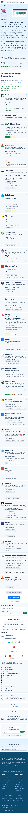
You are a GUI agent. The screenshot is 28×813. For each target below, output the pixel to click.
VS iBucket (5, 671)
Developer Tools (12, 795)
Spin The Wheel (13, 809)
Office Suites (22, 624)
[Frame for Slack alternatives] (2, 577)
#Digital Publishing (19, 86)
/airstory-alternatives (5, 249)
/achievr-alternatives (5, 337)
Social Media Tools (18, 626)
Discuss (18, 771)
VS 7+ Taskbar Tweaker (8, 675)
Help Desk (7, 797)
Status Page (15, 66)
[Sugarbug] (2, 382)
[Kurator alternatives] (4, 12)
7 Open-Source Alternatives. (11, 82)
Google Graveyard (19, 786)
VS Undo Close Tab (7, 667)
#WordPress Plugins (5, 90)
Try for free (3, 122)
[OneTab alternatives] (2, 95)
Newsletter (4, 788)
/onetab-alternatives (5, 93)
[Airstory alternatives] (2, 251)
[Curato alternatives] (2, 430)
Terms (16, 805)
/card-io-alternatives (5, 540)
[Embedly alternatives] (2, 354)
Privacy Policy (10, 805)
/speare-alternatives (5, 481)
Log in (2, 611)
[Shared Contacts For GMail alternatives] (2, 556)
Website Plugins (6, 629)
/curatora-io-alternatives (6, 143)
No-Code (6, 795)
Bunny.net (12, 807)
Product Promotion (6, 771)
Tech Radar (17, 777)
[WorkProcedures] (2, 124)
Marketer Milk (19, 45)
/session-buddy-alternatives (7, 367)
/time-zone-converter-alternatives (8, 281)
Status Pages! (5, 782)
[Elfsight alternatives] (2, 315)
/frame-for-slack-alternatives (7, 575)
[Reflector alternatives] (2, 503)
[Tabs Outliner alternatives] (2, 233)
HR (14, 798)
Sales (12, 626)
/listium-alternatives (5, 466)
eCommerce (10, 798)
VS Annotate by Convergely (9, 677)
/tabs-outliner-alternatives (7, 231)
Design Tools (20, 795)
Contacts (13, 771)
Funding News (5, 784)
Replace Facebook (19, 779)
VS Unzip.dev (6, 680)
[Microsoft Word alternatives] (2, 266)
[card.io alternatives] (2, 541)
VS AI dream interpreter (8, 690)
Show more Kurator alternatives (14, 592)
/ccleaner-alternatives (5, 398)
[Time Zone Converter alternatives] (2, 283)
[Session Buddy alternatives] (2, 369)
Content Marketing (8, 624)
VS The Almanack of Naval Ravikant (11, 673)
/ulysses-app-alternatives (6, 214)
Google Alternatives (19, 780)
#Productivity (15, 88)
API (25, 771)
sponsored (14, 749)
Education (4, 802)
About (22, 771)
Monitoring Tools (15, 800)
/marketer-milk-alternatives (7, 114)
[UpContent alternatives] (2, 299)
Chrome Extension (6, 780)
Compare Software (6, 779)
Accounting (4, 798)
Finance (21, 800)
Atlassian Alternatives (19, 782)
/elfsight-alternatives (5, 313)
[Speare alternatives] (2, 483)
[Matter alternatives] (2, 523)
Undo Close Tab (19, 49)
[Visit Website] (26, 94)
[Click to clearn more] (14, 745)
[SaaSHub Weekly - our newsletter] (21, 2)
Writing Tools (22, 629)
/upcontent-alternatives (6, 297)
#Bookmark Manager (5, 88)
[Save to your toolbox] (4, 16)
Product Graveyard (19, 784)
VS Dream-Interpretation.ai (9, 686)
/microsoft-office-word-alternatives (9, 264)
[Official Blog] (20, 66)
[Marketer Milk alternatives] (2, 116)
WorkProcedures (13, 716)
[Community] (23, 2)
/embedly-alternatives (6, 352)
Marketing (15, 624)
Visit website (4, 66)
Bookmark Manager (9, 622)
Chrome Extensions (19, 622)
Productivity (6, 626)
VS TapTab (5, 679)
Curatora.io (4, 47)
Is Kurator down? (14, 706)
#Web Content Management (7, 86)
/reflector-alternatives (5, 502)
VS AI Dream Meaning (8, 669)
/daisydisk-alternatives (6, 448)
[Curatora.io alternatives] (2, 145)
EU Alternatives (23, 697)
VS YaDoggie (6, 682)
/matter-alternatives (5, 521)
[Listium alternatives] (2, 468)
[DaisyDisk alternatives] (2, 450)
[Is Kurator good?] (9, 66)
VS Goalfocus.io (6, 684)
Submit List (4, 786)
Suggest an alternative (14, 597)
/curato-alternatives (5, 428)
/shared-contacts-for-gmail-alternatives (10, 554)
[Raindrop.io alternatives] (2, 195)
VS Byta (5, 688)
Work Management (14, 629)
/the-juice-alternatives (6, 169)
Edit (3, 53)
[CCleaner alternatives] (2, 400)
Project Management (6, 800)
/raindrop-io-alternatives (6, 193)
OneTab (12, 45)
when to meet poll (11, 810)
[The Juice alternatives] (2, 171)
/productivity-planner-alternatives (8, 412)
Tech (24, 626)
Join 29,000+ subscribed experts (14, 735)
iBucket (15, 50)
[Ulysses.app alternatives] (2, 216)
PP (2, 414)
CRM (3, 797)
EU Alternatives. (21, 82)
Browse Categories (6, 777)
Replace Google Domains (20, 788)
